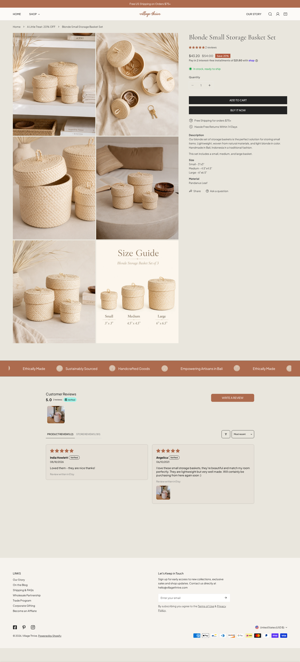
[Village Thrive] (150, 14)
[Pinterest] (23, 627)
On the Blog (20, 584)
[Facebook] (14, 627)
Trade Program (22, 600)
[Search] (270, 14)
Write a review (232, 398)
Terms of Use (206, 606)
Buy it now (238, 110)
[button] (285, 14)
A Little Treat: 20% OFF (41, 26)
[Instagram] (33, 627)
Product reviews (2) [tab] (60, 434)
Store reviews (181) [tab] (88, 434)
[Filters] (226, 434)
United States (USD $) (272, 627)
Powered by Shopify (49, 635)
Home (16, 26)
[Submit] (226, 598)
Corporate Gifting (24, 605)
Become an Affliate (25, 610)
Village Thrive (29, 635)
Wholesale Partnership (27, 595)
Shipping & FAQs (23, 590)
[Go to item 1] (56, 414)
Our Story (19, 579)
